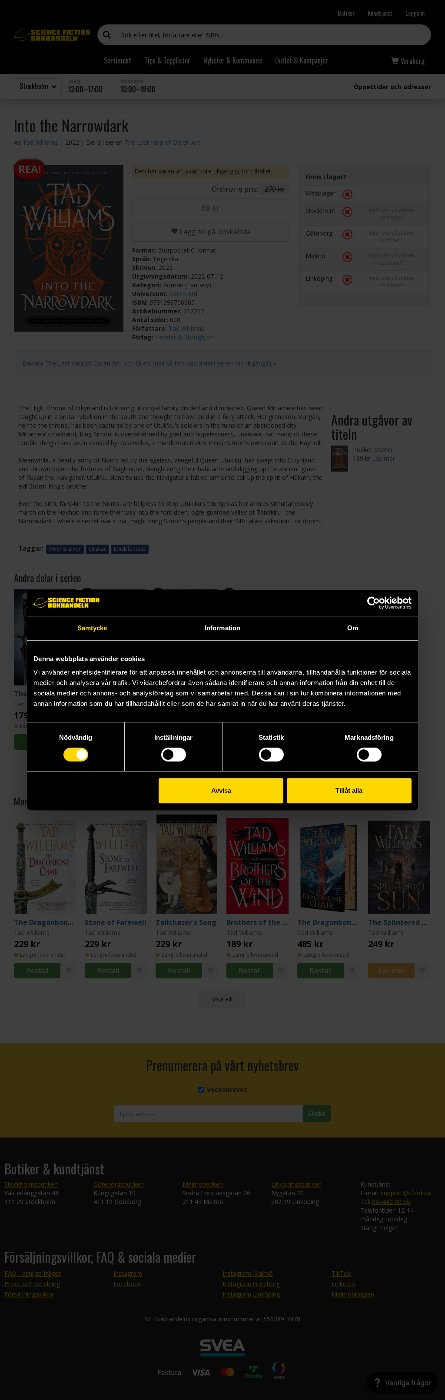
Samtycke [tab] (92, 628)
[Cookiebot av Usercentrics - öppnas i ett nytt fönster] (373, 602)
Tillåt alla (348, 790)
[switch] (173, 755)
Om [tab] (352, 628)
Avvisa (221, 790)
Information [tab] (222, 628)
